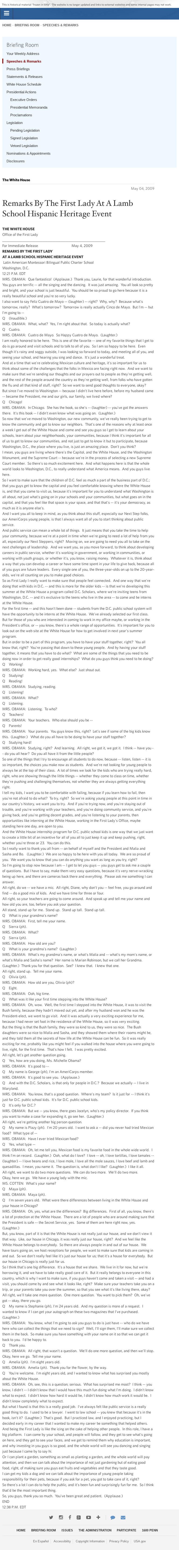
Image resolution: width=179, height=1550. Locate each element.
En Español (41, 1541)
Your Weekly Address (23, 54)
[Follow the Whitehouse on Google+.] (79, 1517)
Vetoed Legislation (24, 146)
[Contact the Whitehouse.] (110, 1517)
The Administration (95, 1530)
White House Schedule (24, 84)
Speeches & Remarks (61, 25)
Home (6, 25)
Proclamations (21, 115)
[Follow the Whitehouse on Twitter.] (51, 1517)
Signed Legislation (24, 138)
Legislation (15, 123)
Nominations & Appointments (29, 153)
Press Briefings (18, 69)
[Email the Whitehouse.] (123, 1517)
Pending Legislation (25, 130)
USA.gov (140, 1541)
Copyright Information (90, 1541)
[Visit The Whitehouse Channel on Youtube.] (88, 1517)
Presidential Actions (21, 92)
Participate (126, 1530)
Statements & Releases (25, 77)
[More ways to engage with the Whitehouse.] (98, 1517)
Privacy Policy (119, 1541)
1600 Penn (150, 1530)
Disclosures (16, 161)
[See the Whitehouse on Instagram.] (61, 1517)
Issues (67, 1530)
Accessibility (62, 1541)
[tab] (6, 13)
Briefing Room (27, 25)
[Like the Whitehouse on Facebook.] (70, 1517)
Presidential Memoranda (28, 107)
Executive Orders (23, 100)
